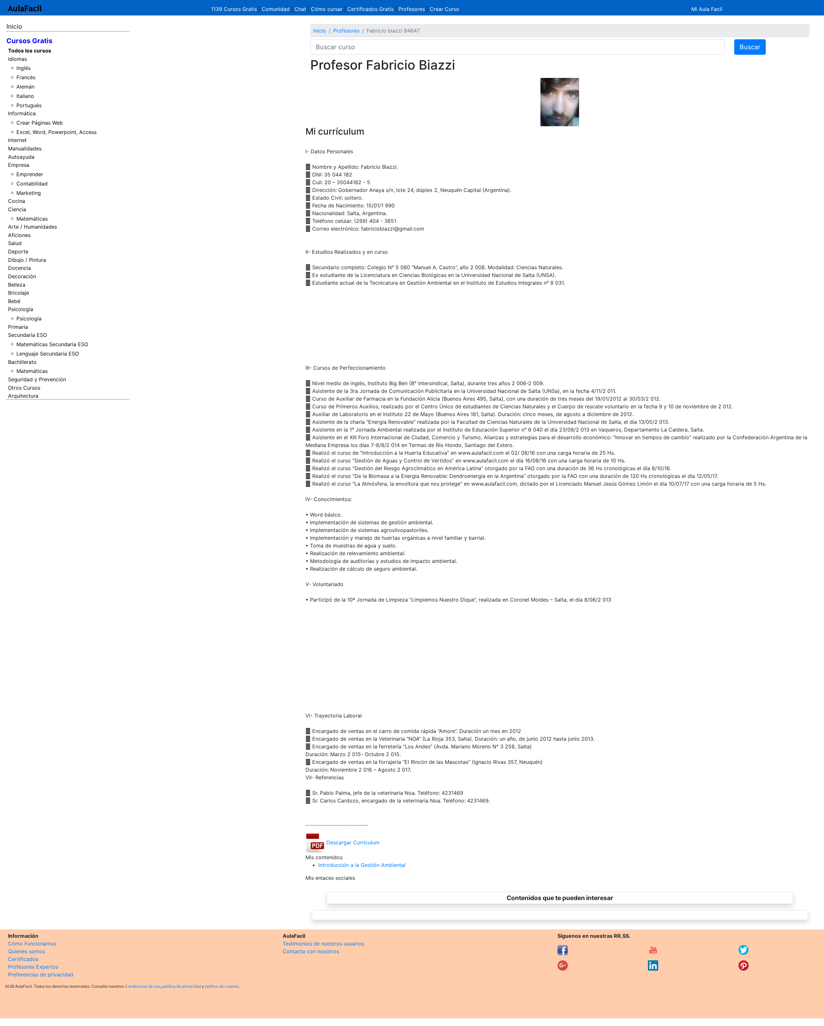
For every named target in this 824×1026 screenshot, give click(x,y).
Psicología (20, 309)
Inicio (14, 26)
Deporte (18, 251)
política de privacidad (181, 986)
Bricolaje (18, 293)
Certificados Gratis (370, 9)
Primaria (18, 327)
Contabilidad (32, 183)
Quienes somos (26, 951)
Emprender (29, 174)
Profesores (411, 9)
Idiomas (17, 59)
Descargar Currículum (352, 842)
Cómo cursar (326, 9)
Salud (15, 243)
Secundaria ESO (27, 335)
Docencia (19, 268)
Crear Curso (444, 9)
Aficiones (19, 235)
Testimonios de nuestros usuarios (323, 943)
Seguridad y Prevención (37, 379)
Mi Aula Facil (706, 9)
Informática (22, 113)
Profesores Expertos (33, 967)
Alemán (25, 86)
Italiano (25, 96)
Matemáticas (32, 218)
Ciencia (17, 209)
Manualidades (25, 148)
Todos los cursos (29, 50)
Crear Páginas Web (39, 122)
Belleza (16, 284)
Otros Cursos (24, 388)
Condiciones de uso (142, 986)
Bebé (14, 301)
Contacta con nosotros (311, 951)
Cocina (16, 201)
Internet (17, 140)
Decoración (22, 276)
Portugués (29, 105)
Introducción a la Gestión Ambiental (362, 865)
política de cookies (222, 986)
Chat (300, 9)
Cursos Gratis (29, 41)
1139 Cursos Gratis (234, 9)
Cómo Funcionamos (32, 943)
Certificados (23, 959)
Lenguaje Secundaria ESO (47, 353)
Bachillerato (22, 362)
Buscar (750, 47)
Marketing (28, 193)
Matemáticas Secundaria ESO (52, 344)
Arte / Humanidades (32, 226)
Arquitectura (23, 396)
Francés (25, 77)
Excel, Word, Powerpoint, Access (56, 132)
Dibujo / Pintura (27, 260)
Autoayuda (21, 157)
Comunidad (276, 9)
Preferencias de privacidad (40, 974)
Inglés (23, 68)
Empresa (18, 165)
